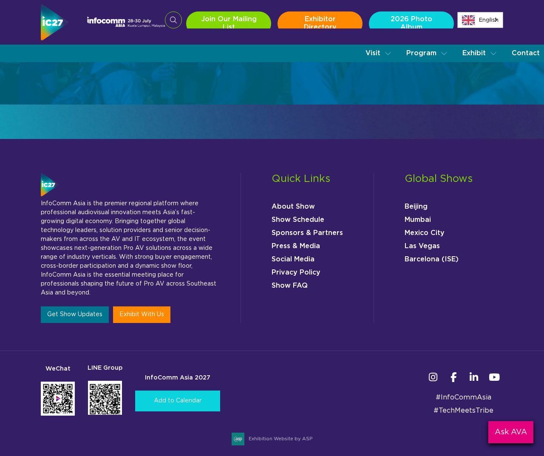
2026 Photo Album (411, 23)
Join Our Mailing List (229, 23)
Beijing (416, 206)
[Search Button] (173, 19)
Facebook (453, 377)
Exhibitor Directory (320, 23)
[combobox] (480, 20)
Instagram (433, 377)
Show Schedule (298, 219)
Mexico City (425, 232)
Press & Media (296, 246)
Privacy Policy (296, 272)
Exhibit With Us (141, 314)
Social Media (293, 259)
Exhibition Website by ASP (280, 438)
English (489, 20)
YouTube (494, 377)
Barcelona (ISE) (432, 259)
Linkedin (474, 377)
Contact (526, 53)
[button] (378, 53)
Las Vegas (422, 246)
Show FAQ (290, 285)
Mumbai (418, 219)
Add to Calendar (177, 401)
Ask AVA (511, 432)
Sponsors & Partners (307, 232)
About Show (293, 206)
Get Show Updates (74, 314)
